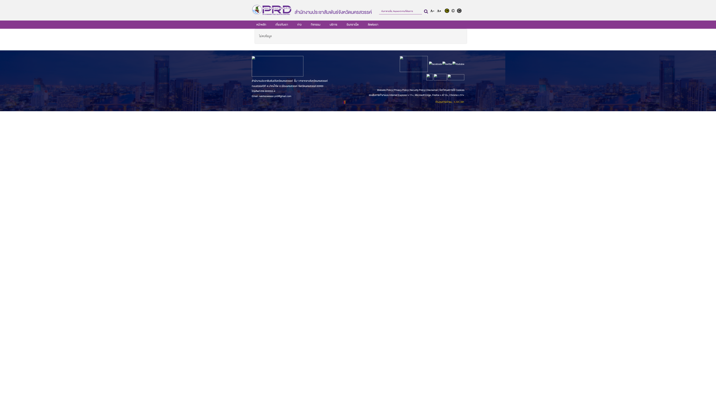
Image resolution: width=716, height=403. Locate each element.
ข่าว (299, 24)
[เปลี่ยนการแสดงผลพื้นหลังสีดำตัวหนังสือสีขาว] (459, 11)
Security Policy (417, 90)
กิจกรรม (315, 24)
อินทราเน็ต (353, 24)
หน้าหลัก (261, 24)
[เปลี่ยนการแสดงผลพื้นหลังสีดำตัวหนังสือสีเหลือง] (448, 11)
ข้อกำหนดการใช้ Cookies (451, 90)
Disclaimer (432, 90)
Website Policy (385, 90)
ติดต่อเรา (373, 24)
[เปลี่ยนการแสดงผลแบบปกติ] (454, 11)
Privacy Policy (401, 90)
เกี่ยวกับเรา (281, 24)
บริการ (333, 24)
